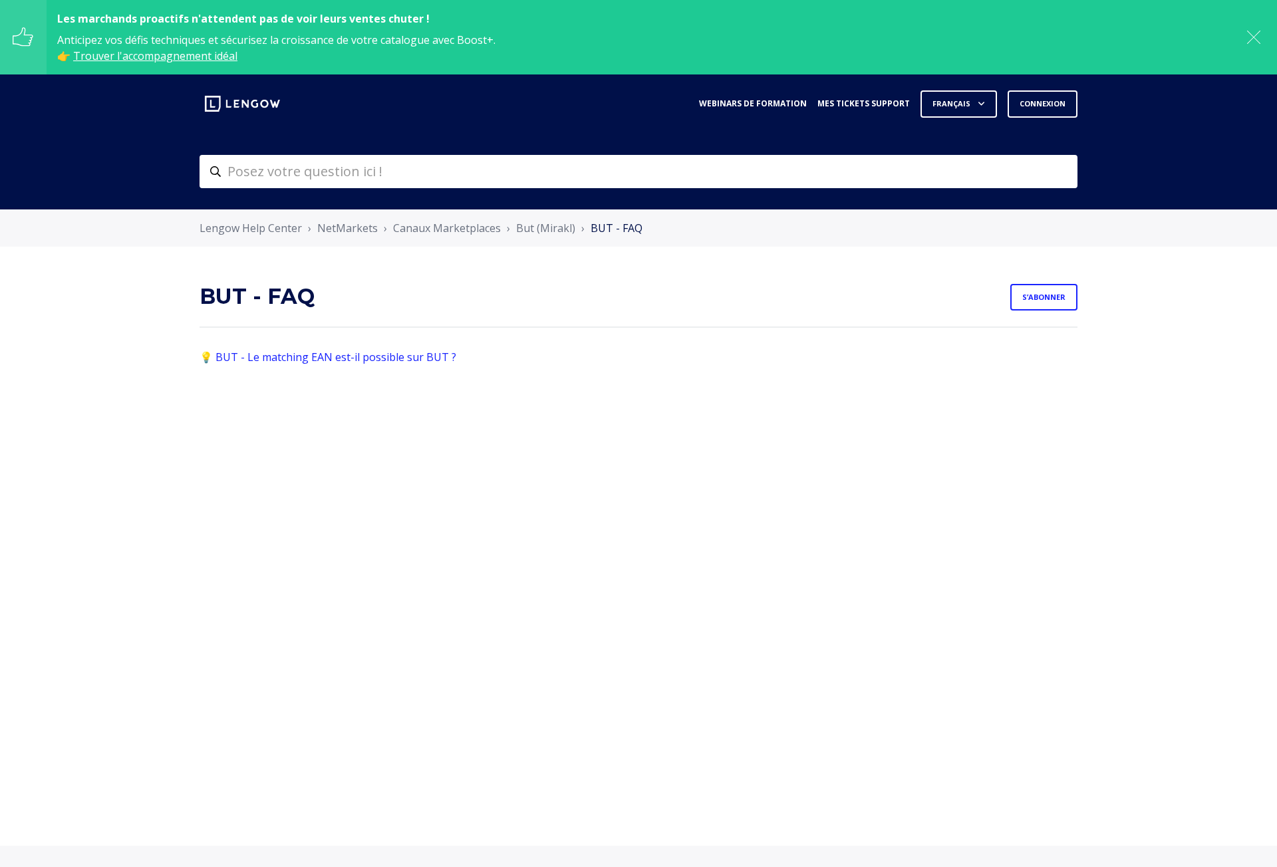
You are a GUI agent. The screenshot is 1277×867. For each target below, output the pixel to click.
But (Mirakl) (545, 228)
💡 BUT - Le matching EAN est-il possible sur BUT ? (328, 357)
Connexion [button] (1042, 103)
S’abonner (1043, 297)
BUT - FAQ (616, 228)
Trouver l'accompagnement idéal (155, 56)
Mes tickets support (863, 103)
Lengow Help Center (251, 228)
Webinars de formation (753, 103)
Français (952, 103)
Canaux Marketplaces (447, 228)
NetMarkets (347, 228)
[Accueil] (242, 103)
